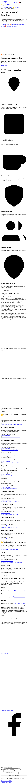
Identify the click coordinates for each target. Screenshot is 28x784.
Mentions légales (5, 781)
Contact (16, 2)
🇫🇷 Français (4, 7)
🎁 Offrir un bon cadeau (11, 26)
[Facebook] (14, 737)
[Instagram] (14, 764)
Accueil (2, 2)
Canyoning (7, 2)
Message (3, 774)
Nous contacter (9, 561)
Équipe (12, 2)
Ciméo (4, 1)
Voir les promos (4, 65)
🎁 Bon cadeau (22, 2)
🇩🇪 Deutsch (16, 7)
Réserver (9, 4)
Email (2, 767)
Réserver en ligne (5, 24)
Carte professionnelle (20, 591)
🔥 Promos (3, 4)
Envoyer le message (14, 775)
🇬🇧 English (10, 7)
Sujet (2, 770)
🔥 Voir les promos (14, 24)
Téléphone (3, 769)
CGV (10, 781)
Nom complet (4, 766)
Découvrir (3, 435)
